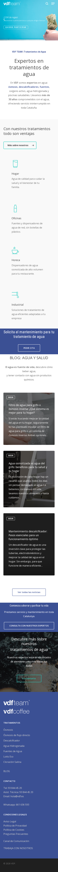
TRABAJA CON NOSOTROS (18, 848)
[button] (53, 3)
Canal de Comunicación (16, 841)
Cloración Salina (12, 762)
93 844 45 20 (15, 788)
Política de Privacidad (15, 825)
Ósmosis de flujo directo (16, 735)
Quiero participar (15, 27)
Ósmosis (8, 729)
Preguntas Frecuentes (15, 834)
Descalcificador (11, 740)
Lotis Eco (8, 756)
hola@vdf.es (17, 796)
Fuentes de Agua (12, 751)
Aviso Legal (9, 821)
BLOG (6, 771)
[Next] (56, 20)
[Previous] (2, 20)
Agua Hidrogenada (13, 746)
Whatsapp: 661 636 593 (16, 804)
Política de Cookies (13, 829)
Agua (10, 397)
